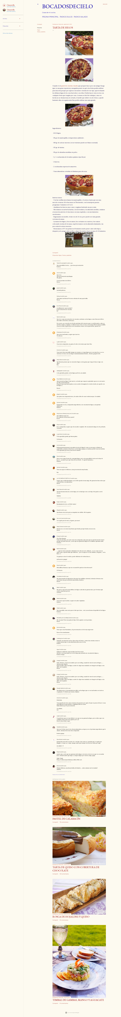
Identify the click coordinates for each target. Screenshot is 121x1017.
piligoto (58, 394)
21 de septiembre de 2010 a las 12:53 (64, 346)
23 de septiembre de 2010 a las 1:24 (64, 613)
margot (58, 660)
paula (58, 288)
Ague (58, 649)
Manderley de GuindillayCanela (64, 617)
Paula (58, 752)
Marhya (58, 296)
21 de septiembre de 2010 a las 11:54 (64, 301)
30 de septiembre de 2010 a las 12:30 (64, 771)
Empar (58, 536)
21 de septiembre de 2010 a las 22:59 (64, 522)
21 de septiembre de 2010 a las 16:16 (64, 452)
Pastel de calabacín (66, 818)
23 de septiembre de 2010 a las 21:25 (64, 645)
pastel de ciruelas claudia (69, 86)
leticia (58, 765)
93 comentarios (64, 920)
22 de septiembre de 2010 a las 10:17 (64, 572)
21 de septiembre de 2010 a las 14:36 (64, 398)
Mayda (58, 510)
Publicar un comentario (59, 774)
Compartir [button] (39, 24)
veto (58, 272)
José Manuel (60, 489)
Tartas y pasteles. (41, 31)
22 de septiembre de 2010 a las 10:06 (64, 561)
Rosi (58, 456)
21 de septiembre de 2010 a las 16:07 (64, 430)
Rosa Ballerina (60, 379)
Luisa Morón (60, 434)
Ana (58, 627)
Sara (58, 317)
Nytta (58, 548)
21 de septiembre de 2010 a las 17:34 (64, 485)
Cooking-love (60, 638)
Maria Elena (59, 359)
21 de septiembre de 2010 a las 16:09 (64, 441)
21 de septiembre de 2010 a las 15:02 (64, 409)
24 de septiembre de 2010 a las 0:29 (64, 670)
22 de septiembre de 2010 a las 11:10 (64, 583)
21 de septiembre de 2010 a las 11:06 (64, 268)
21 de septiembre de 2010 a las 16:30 (64, 463)
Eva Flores (59, 306)
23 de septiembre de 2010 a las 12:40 (64, 623)
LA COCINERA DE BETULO (63, 478)
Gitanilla (59, 727)
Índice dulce (66, 17)
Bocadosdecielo (67, 6)
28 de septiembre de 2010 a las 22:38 (64, 747)
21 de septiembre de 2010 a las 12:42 (64, 337)
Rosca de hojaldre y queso (71, 916)
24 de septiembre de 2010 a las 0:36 (64, 693)
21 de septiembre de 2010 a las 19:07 (64, 506)
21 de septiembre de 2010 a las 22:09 (64, 514)
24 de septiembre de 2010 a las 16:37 (64, 723)
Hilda (58, 608)
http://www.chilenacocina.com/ (64, 413)
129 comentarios (64, 874)
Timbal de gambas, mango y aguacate (78, 1000)
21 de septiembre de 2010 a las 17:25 (64, 474)
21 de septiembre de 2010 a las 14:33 (64, 390)
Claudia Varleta (60, 688)
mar (58, 445)
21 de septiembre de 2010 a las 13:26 (64, 355)
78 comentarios (64, 822)
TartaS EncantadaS (61, 263)
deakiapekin (60, 370)
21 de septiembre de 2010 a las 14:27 (64, 375)
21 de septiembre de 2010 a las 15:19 (64, 420)
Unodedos (59, 576)
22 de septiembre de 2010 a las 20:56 (64, 604)
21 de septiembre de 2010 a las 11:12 (63, 284)
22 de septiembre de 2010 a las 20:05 (64, 594)
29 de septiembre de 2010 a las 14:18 (64, 761)
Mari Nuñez (59, 739)
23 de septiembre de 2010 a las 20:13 (64, 634)
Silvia (58, 565)
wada (58, 716)
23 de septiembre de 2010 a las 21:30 (64, 656)
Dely (58, 424)
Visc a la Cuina (60, 518)
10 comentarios (64, 1003)
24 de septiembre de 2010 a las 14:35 (64, 712)
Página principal (50, 17)
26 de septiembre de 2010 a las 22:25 (64, 735)
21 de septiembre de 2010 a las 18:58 (64, 497)
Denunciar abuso (7, 33)
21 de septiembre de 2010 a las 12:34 (64, 328)
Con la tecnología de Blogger (73, 1012)
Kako (58, 587)
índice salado (81, 17)
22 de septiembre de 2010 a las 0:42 (64, 532)
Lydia (58, 341)
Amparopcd (59, 332)
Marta (58, 598)
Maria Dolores (60, 526)
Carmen (59, 402)
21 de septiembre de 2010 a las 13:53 (64, 366)
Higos (38, 30)
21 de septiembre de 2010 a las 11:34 (64, 292)
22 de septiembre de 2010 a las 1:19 (63, 544)
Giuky (58, 502)
